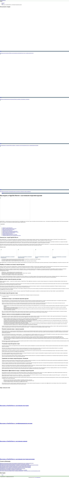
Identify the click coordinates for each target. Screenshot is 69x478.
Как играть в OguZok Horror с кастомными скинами (13, 441)
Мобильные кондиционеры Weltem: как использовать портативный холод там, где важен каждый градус (17, 463)
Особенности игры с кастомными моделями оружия (10, 231)
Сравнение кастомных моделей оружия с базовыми (10, 234)
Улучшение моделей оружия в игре (8, 233)
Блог (0, 51)
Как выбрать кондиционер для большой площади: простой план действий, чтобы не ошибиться (15, 191)
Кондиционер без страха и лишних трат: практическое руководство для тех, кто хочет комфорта (15, 467)
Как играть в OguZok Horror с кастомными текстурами (14, 405)
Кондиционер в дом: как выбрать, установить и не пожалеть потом (11, 469)
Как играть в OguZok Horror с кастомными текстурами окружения (17, 459)
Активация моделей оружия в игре (7, 230)
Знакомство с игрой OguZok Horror (8, 227)
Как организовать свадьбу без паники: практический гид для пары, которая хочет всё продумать (15, 466)
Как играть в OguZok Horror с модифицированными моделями (16, 423)
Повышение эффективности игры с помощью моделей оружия (12, 235)
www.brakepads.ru (37, 477)
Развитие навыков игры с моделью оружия (9, 232)
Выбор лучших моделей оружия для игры (8, 229)
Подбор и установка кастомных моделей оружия (9, 228)
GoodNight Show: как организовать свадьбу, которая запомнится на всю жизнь (12, 468)
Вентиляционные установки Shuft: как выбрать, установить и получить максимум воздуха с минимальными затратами (19, 145)
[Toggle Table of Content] (0, 226)
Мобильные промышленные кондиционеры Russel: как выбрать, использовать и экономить (14, 99)
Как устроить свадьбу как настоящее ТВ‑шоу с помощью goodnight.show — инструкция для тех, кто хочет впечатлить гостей (20, 470)
